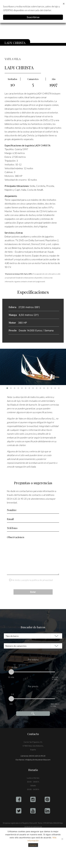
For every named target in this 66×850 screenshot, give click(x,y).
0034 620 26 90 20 (17, 498)
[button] (7, 388)
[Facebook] (18, 799)
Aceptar (33, 845)
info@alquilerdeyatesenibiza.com (37, 759)
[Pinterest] (47, 799)
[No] (62, 838)
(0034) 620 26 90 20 (37, 756)
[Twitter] (18, 810)
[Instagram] (33, 799)
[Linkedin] (47, 810)
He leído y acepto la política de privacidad (32, 580)
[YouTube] (33, 810)
